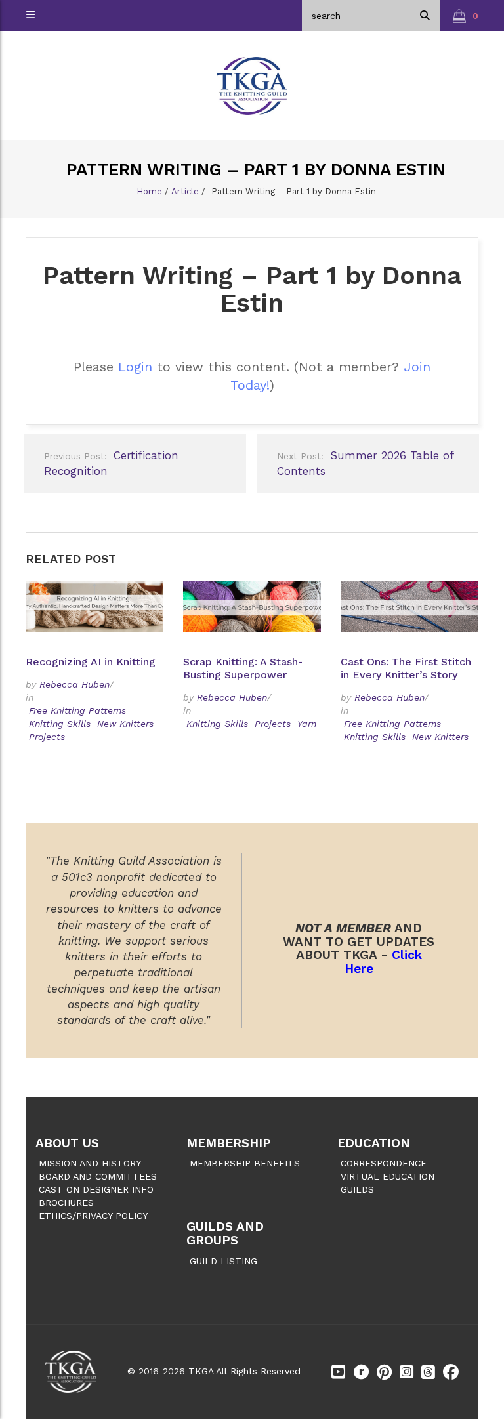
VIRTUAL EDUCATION (387, 1176)
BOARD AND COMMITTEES (98, 1176)
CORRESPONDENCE (384, 1163)
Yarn (306, 723)
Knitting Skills (60, 723)
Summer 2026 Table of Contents (365, 463)
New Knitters (125, 723)
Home (149, 191)
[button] (465, 15)
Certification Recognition (111, 463)
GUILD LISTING (223, 1261)
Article (185, 191)
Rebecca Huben (74, 684)
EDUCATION (373, 1143)
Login (135, 367)
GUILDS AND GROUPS (225, 1233)
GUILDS (357, 1189)
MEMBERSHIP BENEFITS (245, 1163)
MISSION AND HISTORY (90, 1163)
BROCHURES (66, 1202)
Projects (47, 736)
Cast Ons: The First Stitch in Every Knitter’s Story (406, 668)
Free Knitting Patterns (77, 710)
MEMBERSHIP (228, 1143)
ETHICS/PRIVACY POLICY (93, 1215)
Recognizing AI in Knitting (92, 661)
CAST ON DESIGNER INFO (96, 1189)
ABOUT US (67, 1143)
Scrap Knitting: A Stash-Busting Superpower (243, 668)
